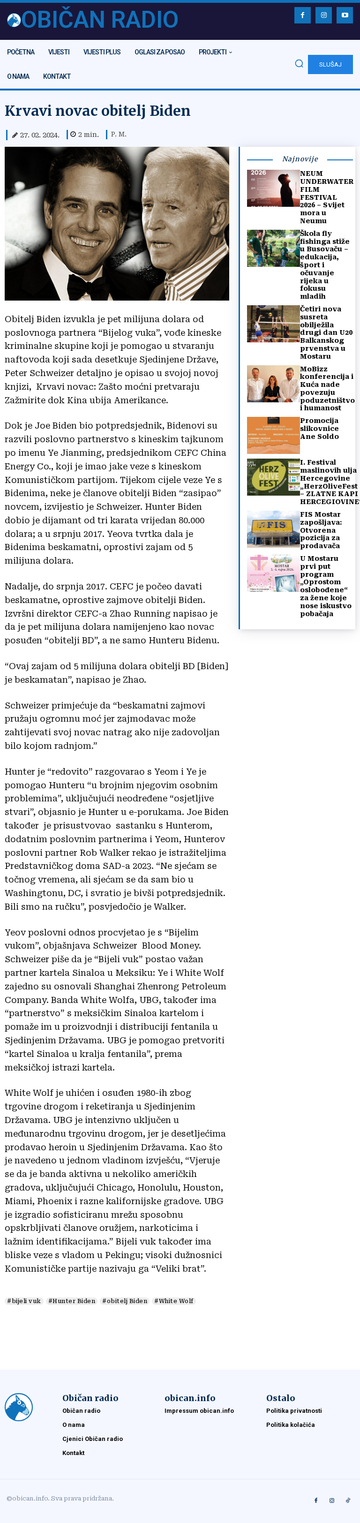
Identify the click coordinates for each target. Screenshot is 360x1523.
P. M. (119, 134)
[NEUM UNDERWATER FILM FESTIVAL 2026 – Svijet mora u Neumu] (273, 188)
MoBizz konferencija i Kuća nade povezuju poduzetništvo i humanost (327, 388)
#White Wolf (174, 1301)
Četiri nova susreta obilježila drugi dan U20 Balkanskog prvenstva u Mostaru (326, 332)
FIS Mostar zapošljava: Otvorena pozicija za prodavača (321, 530)
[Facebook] (302, 15)
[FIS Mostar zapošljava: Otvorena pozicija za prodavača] (273, 529)
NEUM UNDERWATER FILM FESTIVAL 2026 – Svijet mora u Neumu (326, 197)
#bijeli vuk (24, 1301)
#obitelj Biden (124, 1301)
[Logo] (29, 1407)
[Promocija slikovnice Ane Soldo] (273, 435)
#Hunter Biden (72, 1301)
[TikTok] (347, 1501)
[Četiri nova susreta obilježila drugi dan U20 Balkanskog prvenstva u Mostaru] (273, 323)
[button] (299, 63)
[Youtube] (345, 15)
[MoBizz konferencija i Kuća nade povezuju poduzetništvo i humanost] (273, 383)
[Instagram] (323, 15)
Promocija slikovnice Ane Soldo (319, 428)
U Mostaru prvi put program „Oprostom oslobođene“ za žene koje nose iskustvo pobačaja (326, 586)
